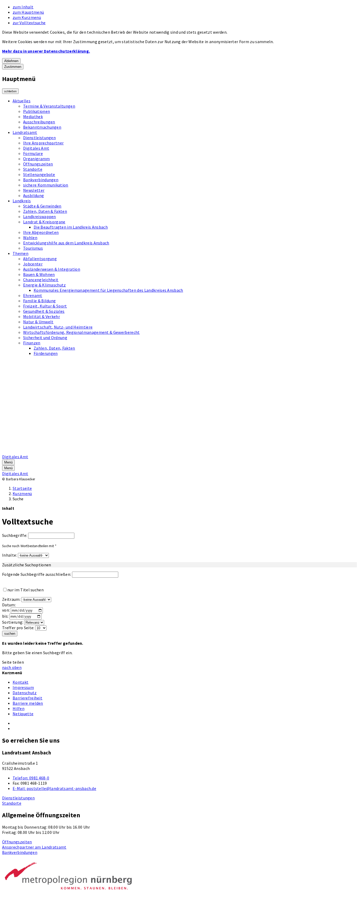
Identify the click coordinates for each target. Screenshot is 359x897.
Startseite (22, 488)
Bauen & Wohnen (39, 274)
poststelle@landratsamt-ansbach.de (54, 788)
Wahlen (30, 237)
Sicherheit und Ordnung (45, 337)
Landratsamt (25, 132)
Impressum (23, 687)
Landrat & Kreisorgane (44, 221)
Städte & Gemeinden (42, 206)
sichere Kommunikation (45, 185)
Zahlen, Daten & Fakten (45, 211)
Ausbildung (33, 195)
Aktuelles (21, 100)
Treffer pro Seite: (18, 627)
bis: (5, 616)
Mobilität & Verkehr (41, 316)
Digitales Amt (36, 148)
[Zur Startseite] (135, 451)
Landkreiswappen (39, 216)
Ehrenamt (32, 295)
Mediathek (33, 116)
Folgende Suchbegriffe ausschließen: (36, 574)
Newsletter (33, 190)
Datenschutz (25, 692)
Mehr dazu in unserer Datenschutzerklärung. (46, 51)
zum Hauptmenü (28, 12)
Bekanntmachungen (42, 127)
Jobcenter (33, 263)
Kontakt (20, 682)
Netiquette (23, 713)
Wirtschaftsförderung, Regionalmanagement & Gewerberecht (81, 332)
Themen (20, 253)
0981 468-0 (31, 777)
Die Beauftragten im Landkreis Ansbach (71, 227)
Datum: (9, 604)
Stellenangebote (39, 174)
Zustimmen (12, 67)
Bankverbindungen (40, 179)
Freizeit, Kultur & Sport (45, 306)
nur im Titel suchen (25, 589)
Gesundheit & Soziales (44, 311)
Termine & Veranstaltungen (49, 106)
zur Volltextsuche (29, 22)
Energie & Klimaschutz (44, 285)
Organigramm (36, 158)
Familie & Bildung (39, 300)
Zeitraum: (11, 599)
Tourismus (33, 248)
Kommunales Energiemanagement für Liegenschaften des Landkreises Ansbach (108, 290)
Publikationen (36, 111)
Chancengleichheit (40, 279)
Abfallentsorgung (40, 258)
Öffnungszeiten (38, 164)
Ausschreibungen (39, 121)
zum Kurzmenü (27, 17)
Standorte (32, 169)
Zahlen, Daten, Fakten (54, 348)
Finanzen (31, 342)
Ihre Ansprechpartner (43, 142)
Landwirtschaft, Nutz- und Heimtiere (58, 327)
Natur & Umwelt (38, 321)
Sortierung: (12, 622)
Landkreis (22, 200)
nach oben (12, 667)
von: (6, 610)
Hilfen (18, 708)
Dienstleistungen (39, 137)
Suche (18, 498)
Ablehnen (11, 61)
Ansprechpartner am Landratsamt (34, 847)
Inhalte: (9, 555)
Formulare (33, 153)
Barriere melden (28, 703)
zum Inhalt (23, 6)
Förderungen (46, 353)
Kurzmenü (22, 493)
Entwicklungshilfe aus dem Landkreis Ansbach (66, 242)
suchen (9, 634)
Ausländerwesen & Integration (51, 269)
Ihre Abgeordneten (41, 232)
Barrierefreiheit (27, 698)
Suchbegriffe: (14, 535)
